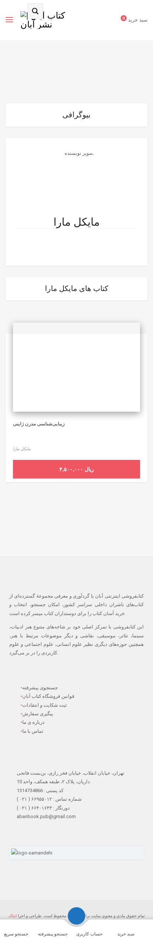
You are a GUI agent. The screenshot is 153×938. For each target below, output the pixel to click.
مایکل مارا (76, 222)
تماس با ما (32, 731)
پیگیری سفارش (37, 713)
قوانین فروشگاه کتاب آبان (48, 696)
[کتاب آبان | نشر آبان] (45, 20)
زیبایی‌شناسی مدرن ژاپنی (39, 423)
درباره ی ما (33, 722)
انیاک (13, 915)
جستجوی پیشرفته (40, 687)
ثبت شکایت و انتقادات (44, 705)
